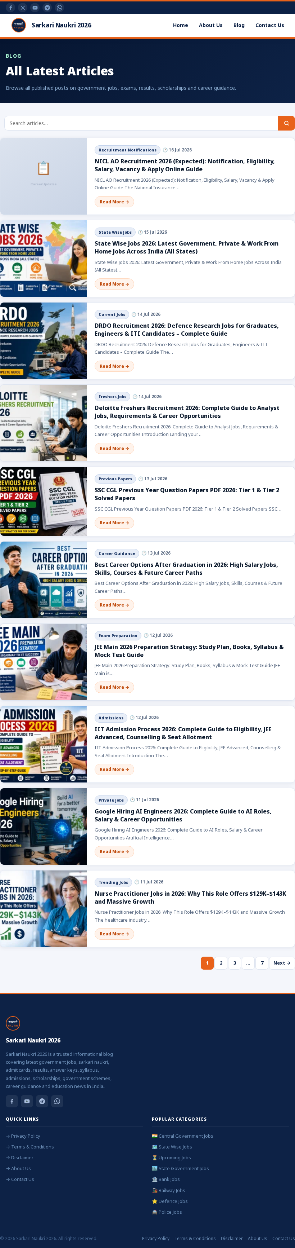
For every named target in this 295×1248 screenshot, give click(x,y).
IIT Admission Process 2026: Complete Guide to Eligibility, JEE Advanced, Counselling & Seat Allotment (183, 733)
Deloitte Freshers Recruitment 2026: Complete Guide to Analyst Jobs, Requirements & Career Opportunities (187, 412)
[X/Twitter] (22, 7)
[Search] (286, 123)
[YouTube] (35, 7)
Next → (282, 963)
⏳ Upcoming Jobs (171, 1157)
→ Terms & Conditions (30, 1146)
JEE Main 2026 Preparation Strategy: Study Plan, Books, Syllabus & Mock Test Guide (189, 651)
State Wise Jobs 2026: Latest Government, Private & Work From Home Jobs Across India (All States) (186, 247)
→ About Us (18, 1168)
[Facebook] (10, 7)
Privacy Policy (155, 1238)
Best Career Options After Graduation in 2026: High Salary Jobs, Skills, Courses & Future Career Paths (186, 569)
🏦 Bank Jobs (166, 1179)
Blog (239, 25)
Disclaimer (232, 1238)
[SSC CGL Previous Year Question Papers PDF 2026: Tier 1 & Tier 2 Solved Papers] (43, 501)
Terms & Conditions (195, 1238)
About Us (211, 25)
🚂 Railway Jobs (168, 1190)
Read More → (114, 202)
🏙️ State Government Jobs (180, 1168)
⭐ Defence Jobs (170, 1201)
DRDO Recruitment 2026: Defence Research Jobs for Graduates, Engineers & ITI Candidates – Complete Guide (187, 330)
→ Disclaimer (19, 1157)
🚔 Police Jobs (167, 1212)
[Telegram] (47, 7)
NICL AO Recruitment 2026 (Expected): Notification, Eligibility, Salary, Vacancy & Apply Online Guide (185, 165)
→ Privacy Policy (23, 1136)
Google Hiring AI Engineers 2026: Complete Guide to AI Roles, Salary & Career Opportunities (183, 815)
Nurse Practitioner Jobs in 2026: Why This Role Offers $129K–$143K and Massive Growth (190, 897)
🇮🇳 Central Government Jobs (182, 1136)
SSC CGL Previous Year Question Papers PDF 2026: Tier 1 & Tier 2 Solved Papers (187, 494)
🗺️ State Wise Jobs (172, 1146)
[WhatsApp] (59, 7)
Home (180, 25)
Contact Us (269, 25)
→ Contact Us (20, 1179)
